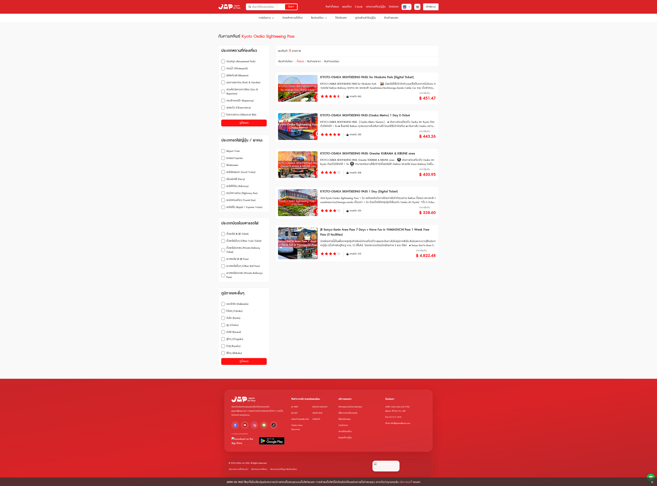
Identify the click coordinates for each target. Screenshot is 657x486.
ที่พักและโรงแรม (344, 419)
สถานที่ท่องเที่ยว (345, 431)
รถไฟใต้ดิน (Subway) (237, 186)
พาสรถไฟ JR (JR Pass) (237, 259)
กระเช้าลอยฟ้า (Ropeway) (240, 100)
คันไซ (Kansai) (233, 332)
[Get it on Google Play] (272, 441)
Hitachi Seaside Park (300, 419)
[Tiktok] (273, 425)
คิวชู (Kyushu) (233, 346)
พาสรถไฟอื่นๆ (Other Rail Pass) (243, 266)
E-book (359, 7)
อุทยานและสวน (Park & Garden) (243, 82)
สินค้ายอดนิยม (331, 61)
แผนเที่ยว (347, 7)
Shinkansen (232, 165)
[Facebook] (235, 425)
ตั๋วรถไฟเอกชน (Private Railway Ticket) (243, 250)
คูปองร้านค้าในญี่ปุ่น (365, 18)
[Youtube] (245, 425)
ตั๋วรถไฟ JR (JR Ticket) (237, 234)
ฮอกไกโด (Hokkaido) (237, 304)
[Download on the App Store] (244, 441)
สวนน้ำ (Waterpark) (237, 68)
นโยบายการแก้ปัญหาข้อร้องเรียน (283, 469)
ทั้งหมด (300, 61)
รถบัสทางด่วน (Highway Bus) (241, 193)
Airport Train (233, 151)
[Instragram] (254, 425)
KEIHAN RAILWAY (319, 406)
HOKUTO (316, 419)
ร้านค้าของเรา (391, 18)
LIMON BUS (317, 413)
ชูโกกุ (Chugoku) (234, 339)
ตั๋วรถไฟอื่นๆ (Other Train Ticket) (243, 241)
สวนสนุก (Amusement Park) (240, 61)
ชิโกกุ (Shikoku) (234, 353)
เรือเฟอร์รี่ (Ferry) (235, 179)
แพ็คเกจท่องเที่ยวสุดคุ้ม (347, 413)
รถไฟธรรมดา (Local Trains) (240, 172)
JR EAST (294, 413)
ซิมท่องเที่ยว (317, 18)
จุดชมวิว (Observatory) (238, 107)
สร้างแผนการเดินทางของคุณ (350, 406)
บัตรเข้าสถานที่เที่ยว (292, 18)
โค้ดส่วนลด (341, 18)
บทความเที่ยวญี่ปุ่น (375, 7)
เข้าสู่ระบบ (431, 7)
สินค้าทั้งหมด (332, 7)
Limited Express (234, 158)
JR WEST (294, 406)
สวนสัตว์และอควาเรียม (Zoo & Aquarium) (242, 91)
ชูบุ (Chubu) (232, 325)
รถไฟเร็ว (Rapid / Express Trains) (244, 207)
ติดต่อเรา (394, 7)
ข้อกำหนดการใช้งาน (259, 469)
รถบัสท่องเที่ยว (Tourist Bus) (240, 200)
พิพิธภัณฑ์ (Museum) (237, 75)
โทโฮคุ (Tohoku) (234, 311)
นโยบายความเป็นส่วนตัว (238, 469)
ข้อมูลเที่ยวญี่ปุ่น (345, 437)
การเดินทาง (264, 18)
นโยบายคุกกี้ (406, 482)
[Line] (264, 425)
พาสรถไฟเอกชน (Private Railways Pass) (244, 275)
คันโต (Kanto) (233, 318)
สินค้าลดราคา (314, 61)
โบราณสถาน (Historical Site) (241, 114)
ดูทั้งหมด (244, 123)
